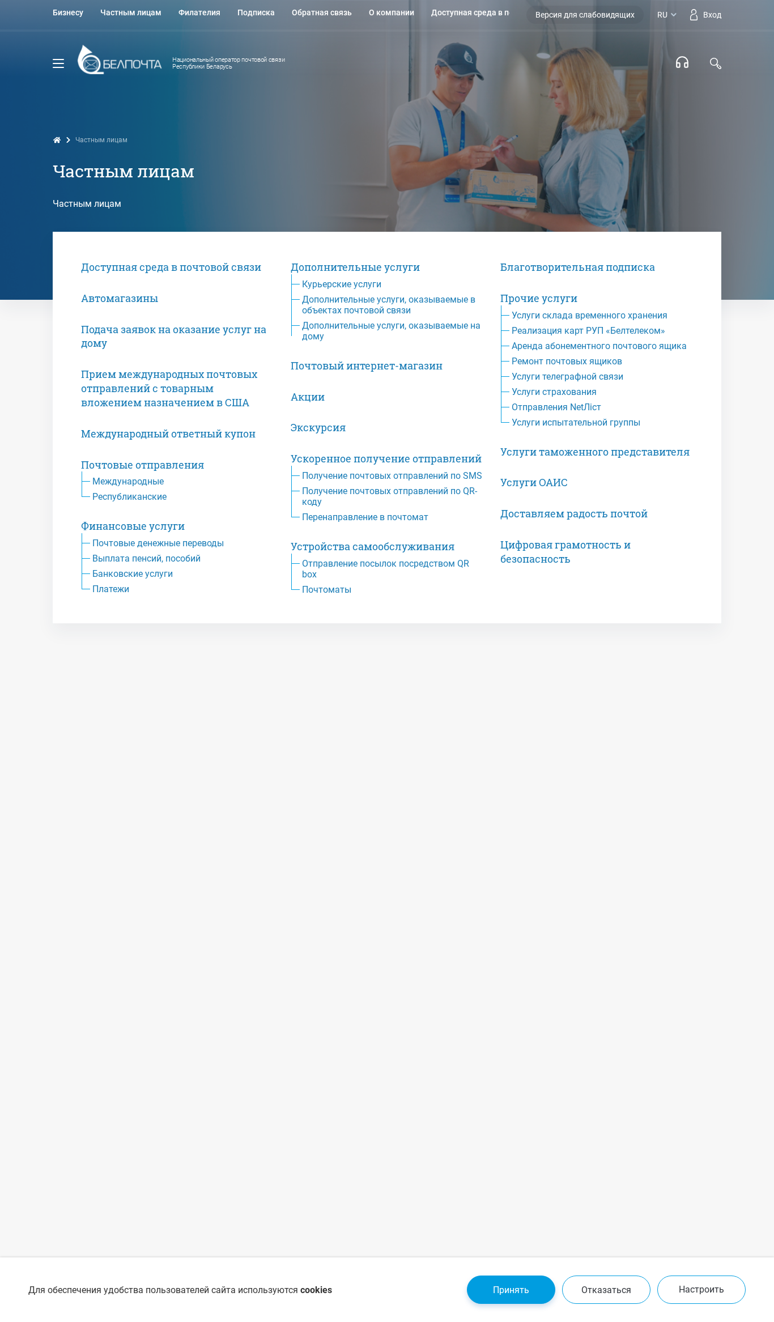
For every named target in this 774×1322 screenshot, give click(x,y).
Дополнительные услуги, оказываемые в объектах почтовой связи (388, 305)
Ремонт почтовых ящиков (567, 361)
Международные (128, 481)
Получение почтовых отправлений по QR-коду (389, 496)
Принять (511, 1290)
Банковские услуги (132, 573)
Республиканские (129, 496)
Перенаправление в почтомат (365, 517)
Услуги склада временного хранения (589, 315)
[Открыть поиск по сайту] (715, 63)
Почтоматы (326, 589)
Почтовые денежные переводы (158, 543)
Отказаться (606, 1290)
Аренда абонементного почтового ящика (599, 346)
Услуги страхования (554, 391)
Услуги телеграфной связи (567, 376)
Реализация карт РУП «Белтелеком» (588, 330)
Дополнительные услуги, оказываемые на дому (391, 331)
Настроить (701, 1289)
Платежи (110, 589)
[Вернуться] (119, 64)
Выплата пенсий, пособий (146, 558)
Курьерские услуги (341, 284)
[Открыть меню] (58, 63)
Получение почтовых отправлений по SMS (392, 475)
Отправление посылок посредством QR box (385, 569)
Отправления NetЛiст (556, 407)
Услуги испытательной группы (576, 422)
